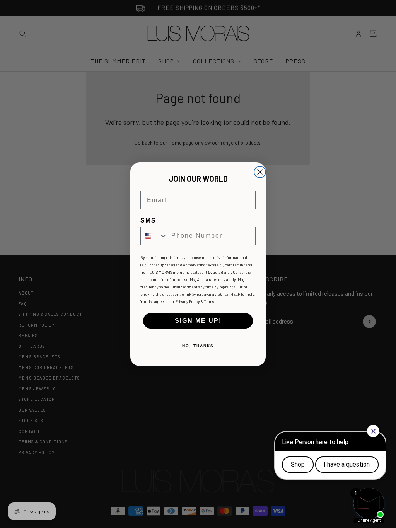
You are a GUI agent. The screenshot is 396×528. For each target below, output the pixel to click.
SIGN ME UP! (198, 320)
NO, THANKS (198, 346)
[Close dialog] (260, 172)
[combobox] (154, 236)
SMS (148, 220)
